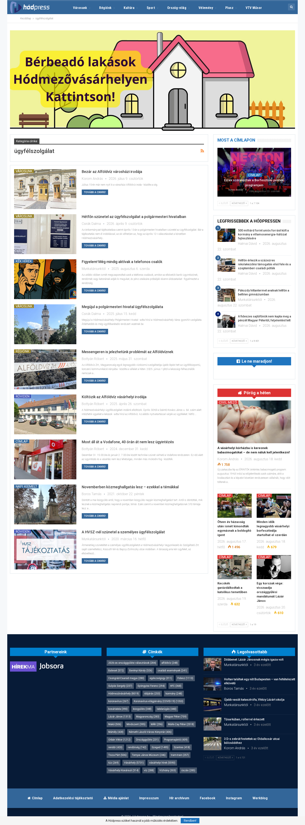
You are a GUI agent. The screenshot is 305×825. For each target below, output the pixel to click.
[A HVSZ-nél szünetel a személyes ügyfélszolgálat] (45, 549)
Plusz (229, 8)
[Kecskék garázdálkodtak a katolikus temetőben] (234, 567)
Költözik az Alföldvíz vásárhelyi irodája (114, 397)
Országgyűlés (147, 739)
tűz (113, 762)
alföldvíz (169, 662)
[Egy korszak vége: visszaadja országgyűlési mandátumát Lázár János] (274, 567)
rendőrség (137, 747)
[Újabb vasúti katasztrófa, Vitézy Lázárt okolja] (212, 704)
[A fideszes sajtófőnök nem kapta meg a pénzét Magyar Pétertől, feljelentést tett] (226, 321)
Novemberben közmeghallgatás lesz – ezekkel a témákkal (130, 487)
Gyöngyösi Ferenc (151, 685)
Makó (114, 724)
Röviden (22, 396)
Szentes (182, 747)
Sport (151, 8)
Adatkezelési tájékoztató (73, 798)
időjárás (152, 693)
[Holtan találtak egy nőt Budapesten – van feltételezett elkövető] (212, 684)
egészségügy (161, 678)
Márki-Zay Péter (181, 724)
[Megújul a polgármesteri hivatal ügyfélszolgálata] (45, 324)
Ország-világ (177, 8)
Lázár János (119, 716)
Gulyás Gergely (120, 685)
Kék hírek (24, 261)
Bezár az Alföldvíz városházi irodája (112, 171)
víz (149, 770)
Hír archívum (179, 798)
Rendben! (190, 820)
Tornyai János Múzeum (149, 755)
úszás (188, 770)
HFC (175, 685)
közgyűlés (142, 708)
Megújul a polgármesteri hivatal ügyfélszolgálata (122, 307)
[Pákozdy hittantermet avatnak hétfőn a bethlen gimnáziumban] (226, 295)
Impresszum (149, 798)
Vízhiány (167, 770)
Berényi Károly (140, 670)
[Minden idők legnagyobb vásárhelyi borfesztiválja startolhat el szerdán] (274, 506)
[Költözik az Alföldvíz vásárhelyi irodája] (45, 414)
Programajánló (176, 739)
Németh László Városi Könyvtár (150, 732)
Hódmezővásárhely (123, 693)
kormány (174, 693)
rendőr (115, 747)
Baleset (116, 670)
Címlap (22, 441)
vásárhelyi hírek (162, 762)
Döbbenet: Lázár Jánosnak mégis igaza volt (253, 659)
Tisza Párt (117, 755)
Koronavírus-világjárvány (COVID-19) (158, 701)
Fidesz (185, 678)
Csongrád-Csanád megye (126, 678)
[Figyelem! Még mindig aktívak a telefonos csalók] (45, 279)
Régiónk (105, 8)
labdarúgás (166, 708)
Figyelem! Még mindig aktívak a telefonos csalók (122, 261)
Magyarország (147, 716)
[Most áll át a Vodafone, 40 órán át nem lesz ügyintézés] (45, 459)
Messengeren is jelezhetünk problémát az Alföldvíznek (127, 352)
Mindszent (136, 724)
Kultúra (129, 8)
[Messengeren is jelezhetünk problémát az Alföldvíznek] (45, 369)
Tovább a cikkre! (95, 192)
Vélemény (206, 8)
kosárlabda (118, 708)
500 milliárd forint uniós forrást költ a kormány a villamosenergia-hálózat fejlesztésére (263, 234)
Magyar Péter (176, 716)
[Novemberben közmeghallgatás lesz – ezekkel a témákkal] (45, 504)
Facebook (207, 798)
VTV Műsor (254, 8)
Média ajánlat (118, 798)
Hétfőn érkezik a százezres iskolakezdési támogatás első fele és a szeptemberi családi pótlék (264, 264)
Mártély (115, 732)
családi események (172, 670)
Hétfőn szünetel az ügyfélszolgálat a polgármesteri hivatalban (134, 216)
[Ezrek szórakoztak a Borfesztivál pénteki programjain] (254, 172)
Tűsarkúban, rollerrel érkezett (244, 719)
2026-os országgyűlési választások (132, 662)
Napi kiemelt (26, 486)
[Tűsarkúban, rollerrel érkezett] (212, 724)
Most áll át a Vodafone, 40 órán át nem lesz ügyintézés (128, 442)
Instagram (234, 798)
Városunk (80, 8)
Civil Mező (228, 402)
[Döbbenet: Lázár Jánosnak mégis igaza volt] (212, 664)
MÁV (157, 724)
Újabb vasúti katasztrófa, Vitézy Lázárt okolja (254, 699)
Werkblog (260, 798)
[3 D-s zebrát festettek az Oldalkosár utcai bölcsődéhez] (212, 743)
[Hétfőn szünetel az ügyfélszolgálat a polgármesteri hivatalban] (45, 234)
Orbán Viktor (119, 739)
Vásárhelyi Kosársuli (123, 770)
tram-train (180, 755)
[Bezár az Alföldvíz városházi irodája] (45, 189)
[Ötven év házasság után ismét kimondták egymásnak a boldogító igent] (234, 506)
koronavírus (118, 701)
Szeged (160, 747)
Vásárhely (134, 762)
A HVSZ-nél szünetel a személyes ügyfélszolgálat (123, 532)
